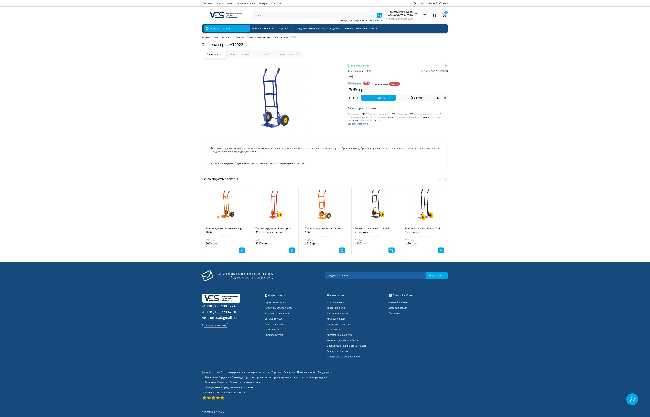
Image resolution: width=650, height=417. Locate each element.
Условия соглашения (277, 313)
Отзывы (264, 54)
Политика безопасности (278, 307)
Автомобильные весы (339, 334)
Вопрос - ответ (288, 54)
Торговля (284, 28)
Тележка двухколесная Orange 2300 (323, 230)
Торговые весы (335, 302)
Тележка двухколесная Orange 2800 (224, 230)
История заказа (398, 307)
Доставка (207, 3)
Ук (422, 3)
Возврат (263, 3)
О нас (230, 3)
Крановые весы (336, 318)
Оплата (220, 3)
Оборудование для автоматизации (347, 345)
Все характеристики (358, 123)
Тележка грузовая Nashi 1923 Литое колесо (422, 230)
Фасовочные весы (337, 313)
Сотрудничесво (274, 318)
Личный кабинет (399, 302)
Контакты (276, 3)
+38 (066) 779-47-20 (400, 15)
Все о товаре (214, 54)
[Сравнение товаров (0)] (424, 15)
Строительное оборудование (344, 356)
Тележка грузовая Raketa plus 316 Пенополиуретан (273, 230)
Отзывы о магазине (355, 28)
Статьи (374, 28)
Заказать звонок (215, 325)
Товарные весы (336, 307)
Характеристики (240, 54)
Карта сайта (272, 329)
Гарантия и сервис (246, 3)
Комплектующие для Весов (342, 340)
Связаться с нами (275, 324)
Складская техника (306, 28)
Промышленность (263, 28)
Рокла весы (333, 329)
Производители (331, 28)
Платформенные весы (340, 324)
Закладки (394, 313)
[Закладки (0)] (434, 15)
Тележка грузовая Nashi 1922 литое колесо (373, 230)
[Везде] (373, 15)
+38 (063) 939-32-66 (400, 12)
